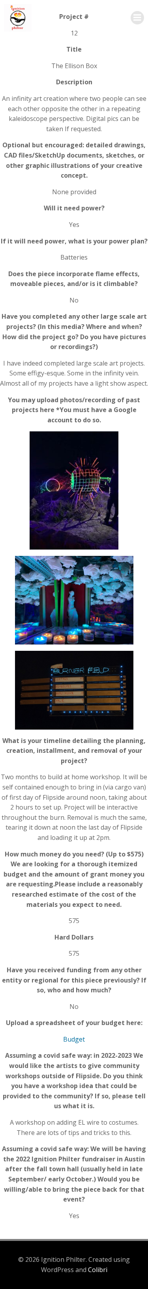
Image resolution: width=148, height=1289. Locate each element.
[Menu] (137, 17)
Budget (74, 1039)
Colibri (97, 1269)
